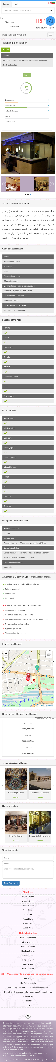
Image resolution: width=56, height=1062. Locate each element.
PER (50, 3)
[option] (40, 784)
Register (28, 1001)
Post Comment (11, 883)
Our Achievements (28, 983)
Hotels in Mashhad (28, 938)
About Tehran (28, 906)
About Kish (28, 928)
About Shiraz (28, 910)
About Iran (28, 892)
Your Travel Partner (45, 27)
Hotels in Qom (28, 960)
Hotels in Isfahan (28, 942)
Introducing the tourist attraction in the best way (28, 987)
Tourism (6, 4)
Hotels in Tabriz (28, 955)
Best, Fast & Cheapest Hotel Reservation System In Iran (28, 992)
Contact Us (28, 996)
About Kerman (28, 897)
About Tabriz (28, 914)
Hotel (16, 4)
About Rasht (28, 919)
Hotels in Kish (28, 969)
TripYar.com (49, 705)
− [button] (6, 658)
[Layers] (49, 654)
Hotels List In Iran (28, 933)
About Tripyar (28, 979)
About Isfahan (28, 901)
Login (28, 1005)
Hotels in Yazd (28, 964)
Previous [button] (53, 783)
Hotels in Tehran (28, 946)
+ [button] (6, 653)
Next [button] (2, 783)
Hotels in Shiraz (28, 951)
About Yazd (28, 923)
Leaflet (41, 705)
